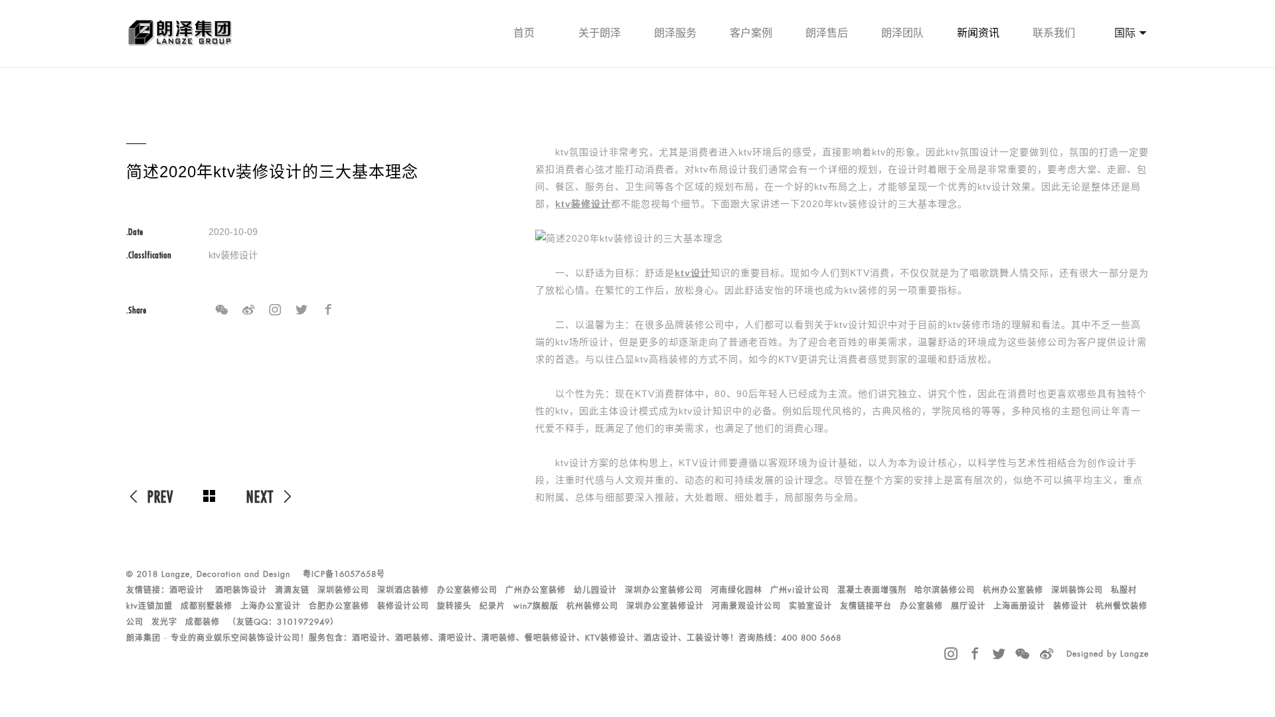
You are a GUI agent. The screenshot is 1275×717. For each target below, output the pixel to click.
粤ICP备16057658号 (344, 574)
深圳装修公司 (343, 590)
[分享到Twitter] (301, 310)
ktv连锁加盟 (149, 606)
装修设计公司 (403, 606)
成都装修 (202, 622)
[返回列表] (209, 496)
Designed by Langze (1107, 654)
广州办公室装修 (535, 590)
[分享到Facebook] (328, 310)
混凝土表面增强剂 (871, 590)
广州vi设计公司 (799, 590)
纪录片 (492, 606)
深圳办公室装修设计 (665, 606)
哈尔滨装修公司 (944, 590)
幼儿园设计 (595, 590)
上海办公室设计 (270, 606)
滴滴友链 (292, 590)
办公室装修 (921, 606)
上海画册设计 (1019, 606)
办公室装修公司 (467, 590)
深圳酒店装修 (403, 590)
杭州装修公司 (592, 606)
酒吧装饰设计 (241, 590)
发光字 (164, 622)
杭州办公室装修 (1013, 590)
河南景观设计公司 (746, 606)
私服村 (1124, 590)
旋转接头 (454, 606)
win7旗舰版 (535, 606)
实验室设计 (810, 606)
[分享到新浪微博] (248, 310)
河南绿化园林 (736, 590)
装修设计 (1070, 606)
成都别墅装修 (206, 606)
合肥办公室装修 (339, 606)
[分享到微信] (221, 310)
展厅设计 (968, 606)
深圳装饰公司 (1077, 590)
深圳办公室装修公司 (664, 590)
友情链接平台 (866, 606)
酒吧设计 (186, 590)
